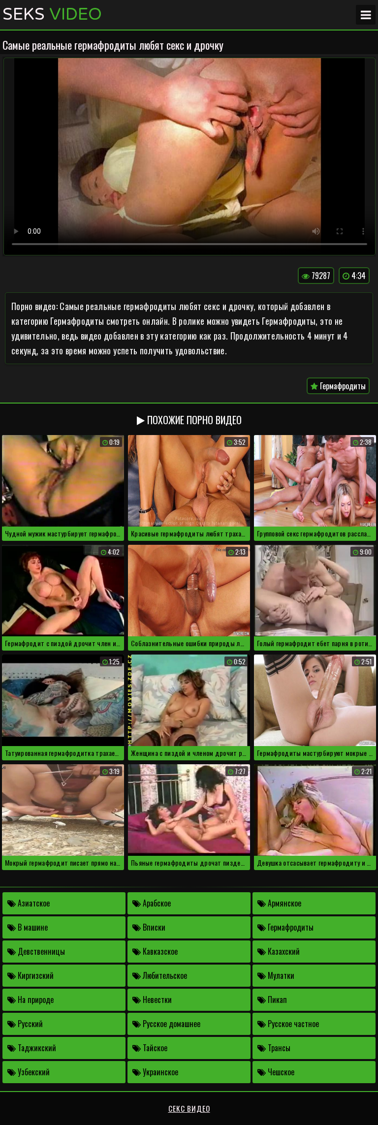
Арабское (156, 903)
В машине (32, 927)
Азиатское (33, 903)
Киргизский (35, 975)
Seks (52, 15)
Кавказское (159, 951)
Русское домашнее (170, 1024)
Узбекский (33, 1072)
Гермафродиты (342, 386)
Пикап (276, 999)
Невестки (156, 999)
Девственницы (40, 951)
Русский (29, 1024)
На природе (35, 999)
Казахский (283, 951)
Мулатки (280, 975)
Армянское (283, 903)
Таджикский (36, 1048)
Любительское (164, 975)
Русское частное (292, 1024)
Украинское (159, 1072)
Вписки (153, 927)
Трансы (278, 1048)
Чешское (280, 1072)
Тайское (154, 1048)
